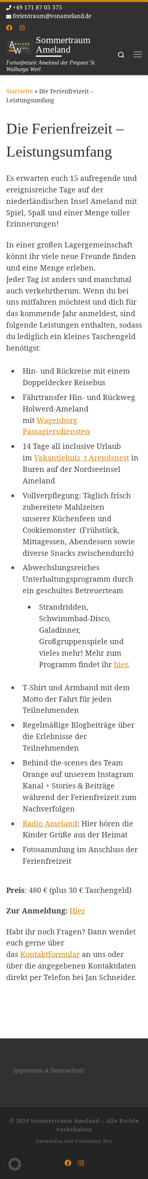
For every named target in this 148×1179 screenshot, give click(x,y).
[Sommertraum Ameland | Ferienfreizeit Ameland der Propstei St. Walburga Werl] (19, 46)
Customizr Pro (93, 1141)
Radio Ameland (50, 823)
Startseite (19, 91)
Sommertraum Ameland (65, 1120)
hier (120, 664)
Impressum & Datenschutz (48, 1070)
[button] (15, 1164)
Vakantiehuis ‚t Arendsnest (81, 457)
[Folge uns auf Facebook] (9, 27)
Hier (77, 910)
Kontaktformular (50, 954)
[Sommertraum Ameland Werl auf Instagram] (22, 27)
